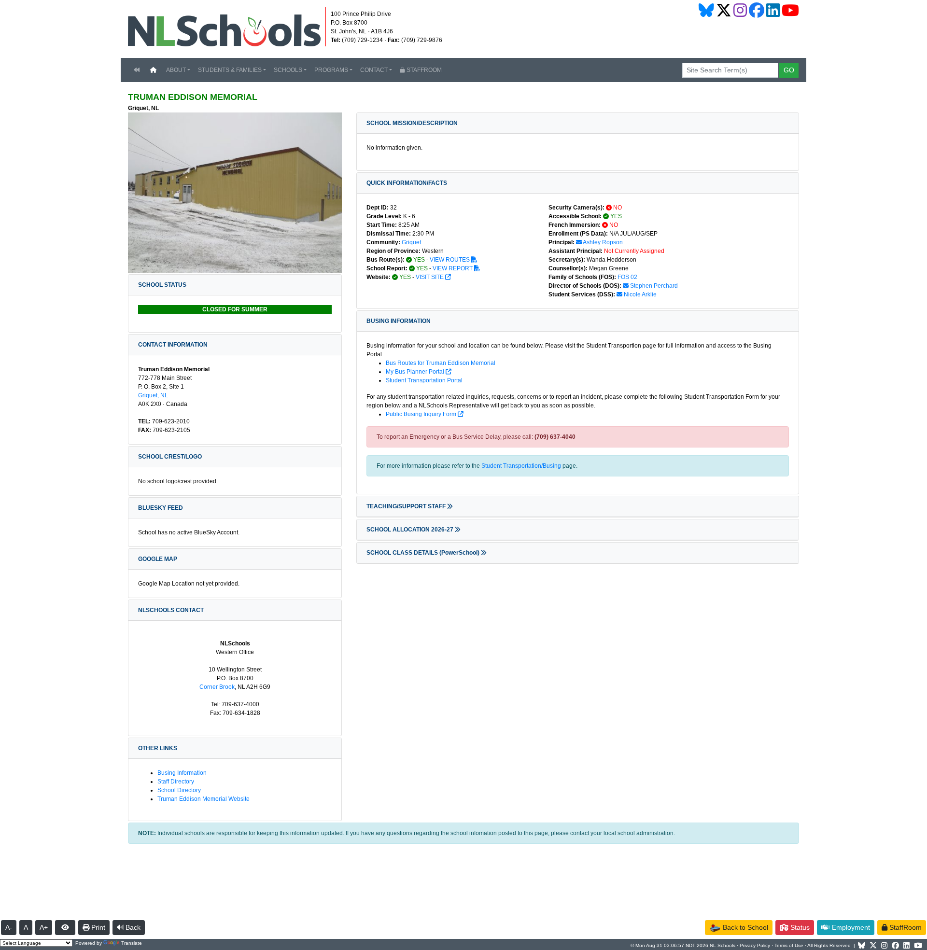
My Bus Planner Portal (416, 371)
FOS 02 (627, 277)
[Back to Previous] (136, 70)
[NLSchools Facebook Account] (756, 10)
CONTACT (374, 70)
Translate (131, 943)
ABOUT (176, 70)
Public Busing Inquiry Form (422, 414)
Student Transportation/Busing (521, 465)
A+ (44, 927)
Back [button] (132, 927)
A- (8, 927)
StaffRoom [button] (904, 927)
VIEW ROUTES (450, 259)
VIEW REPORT (453, 268)
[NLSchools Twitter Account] (723, 10)
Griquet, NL (153, 395)
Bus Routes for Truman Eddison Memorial (440, 363)
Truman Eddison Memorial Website (203, 799)
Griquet (411, 242)
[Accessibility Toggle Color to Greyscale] (65, 927)
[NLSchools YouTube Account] (790, 10)
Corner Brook (217, 687)
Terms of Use (788, 945)
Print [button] (97, 927)
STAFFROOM (423, 70)
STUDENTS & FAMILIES (230, 70)
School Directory (179, 790)
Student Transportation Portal (424, 380)
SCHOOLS (288, 70)
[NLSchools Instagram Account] (740, 10)
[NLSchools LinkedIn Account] (773, 10)
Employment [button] (850, 927)
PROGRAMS (331, 70)
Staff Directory (175, 781)
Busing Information (182, 772)
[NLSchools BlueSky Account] (706, 10)
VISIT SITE (430, 277)
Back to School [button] (744, 927)
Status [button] (799, 927)
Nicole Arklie (639, 294)
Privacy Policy (755, 945)
